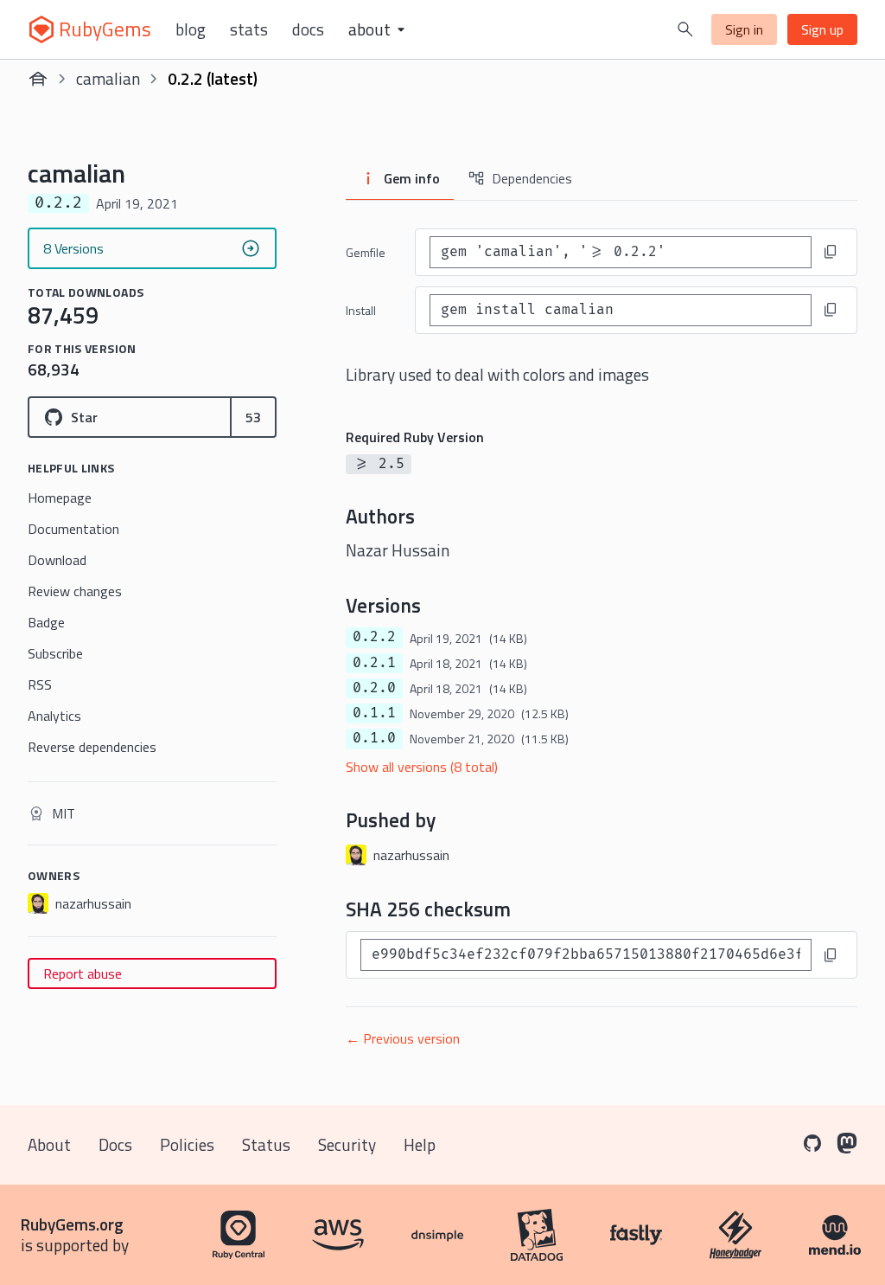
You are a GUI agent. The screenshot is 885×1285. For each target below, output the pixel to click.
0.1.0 (374, 738)
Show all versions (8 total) (422, 766)
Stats (249, 29)
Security (347, 1144)
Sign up (822, 29)
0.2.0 (374, 688)
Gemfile (365, 252)
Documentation (73, 528)
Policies (187, 1144)
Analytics (54, 715)
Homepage (60, 497)
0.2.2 (374, 637)
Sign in (744, 29)
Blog (190, 29)
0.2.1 (374, 662)
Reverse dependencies (92, 746)
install (361, 310)
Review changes (75, 591)
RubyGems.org (72, 1224)
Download (57, 559)
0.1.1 (374, 713)
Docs (308, 29)
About (49, 1144)
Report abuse (82, 973)
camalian (108, 78)
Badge (46, 622)
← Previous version (403, 1038)
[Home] (38, 79)
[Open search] (685, 29)
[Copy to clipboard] (830, 252)
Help (420, 1144)
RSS (40, 684)
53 (253, 417)
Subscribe (55, 653)
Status (266, 1144)
